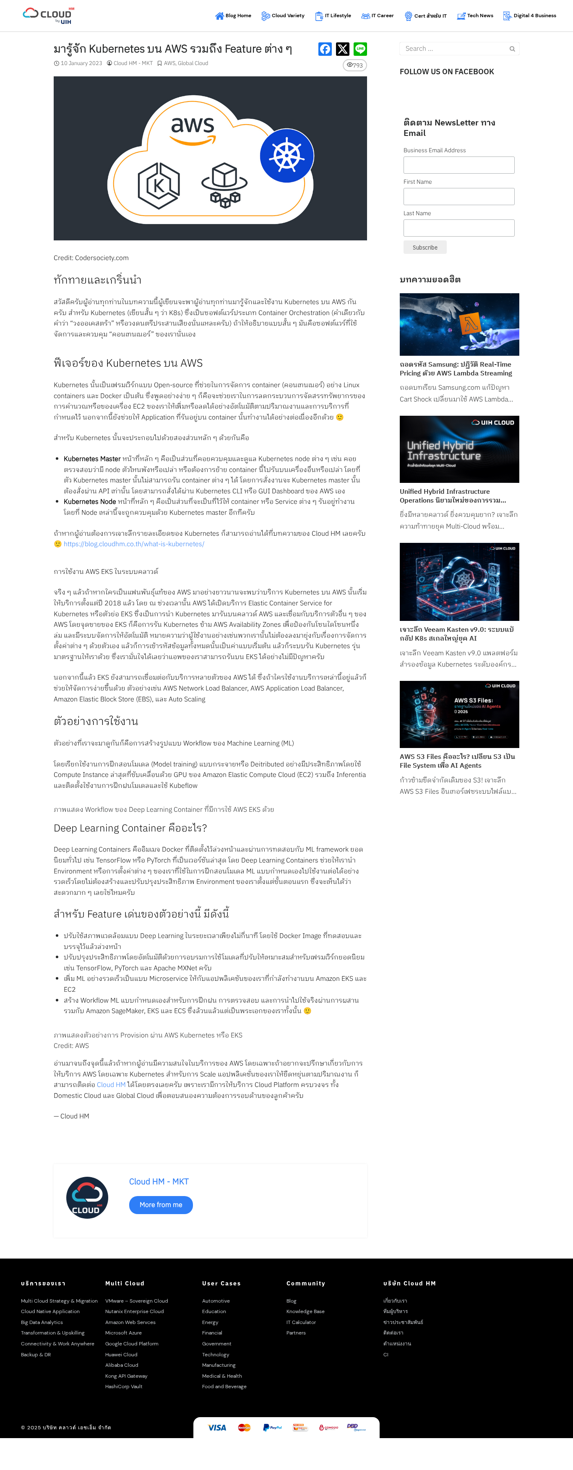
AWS (169, 63)
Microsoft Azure (123, 1332)
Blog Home (237, 15)
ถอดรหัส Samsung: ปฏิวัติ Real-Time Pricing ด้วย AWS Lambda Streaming (456, 369)
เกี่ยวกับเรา (395, 1301)
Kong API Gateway (126, 1376)
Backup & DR (36, 1354)
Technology (215, 1354)
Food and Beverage (224, 1386)
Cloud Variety (288, 15)
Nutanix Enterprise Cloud (134, 1311)
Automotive (216, 1301)
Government (217, 1343)
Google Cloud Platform (132, 1343)
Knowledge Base (305, 1311)
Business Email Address (435, 150)
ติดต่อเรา (393, 1332)
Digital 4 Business (534, 15)
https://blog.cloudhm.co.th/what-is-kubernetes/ (134, 544)
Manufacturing (219, 1365)
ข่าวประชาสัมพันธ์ (403, 1322)
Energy (210, 1322)
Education (214, 1311)
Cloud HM (111, 1085)
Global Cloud (193, 63)
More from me (161, 1205)
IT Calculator (301, 1322)
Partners (296, 1332)
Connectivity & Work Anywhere (57, 1343)
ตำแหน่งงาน (397, 1343)
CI (385, 1354)
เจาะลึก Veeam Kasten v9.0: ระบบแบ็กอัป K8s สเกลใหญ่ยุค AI (457, 635)
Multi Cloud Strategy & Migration (59, 1301)
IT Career (382, 15)
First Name (418, 182)
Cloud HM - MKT (133, 63)
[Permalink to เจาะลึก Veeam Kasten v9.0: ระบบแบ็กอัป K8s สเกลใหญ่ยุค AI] (459, 582)
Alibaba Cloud (121, 1365)
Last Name (417, 213)
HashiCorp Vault (124, 1386)
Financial (212, 1332)
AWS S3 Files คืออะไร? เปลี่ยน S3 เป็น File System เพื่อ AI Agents (457, 762)
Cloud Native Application (50, 1311)
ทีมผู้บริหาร (395, 1311)
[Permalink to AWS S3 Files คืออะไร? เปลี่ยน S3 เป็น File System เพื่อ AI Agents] (459, 714)
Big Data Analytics (42, 1322)
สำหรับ (430, 16)
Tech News (479, 15)
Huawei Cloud (121, 1354)
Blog (291, 1301)
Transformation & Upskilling (53, 1332)
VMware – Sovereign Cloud (136, 1301)
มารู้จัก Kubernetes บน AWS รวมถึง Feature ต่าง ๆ (173, 49)
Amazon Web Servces (130, 1322)
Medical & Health (222, 1376)
